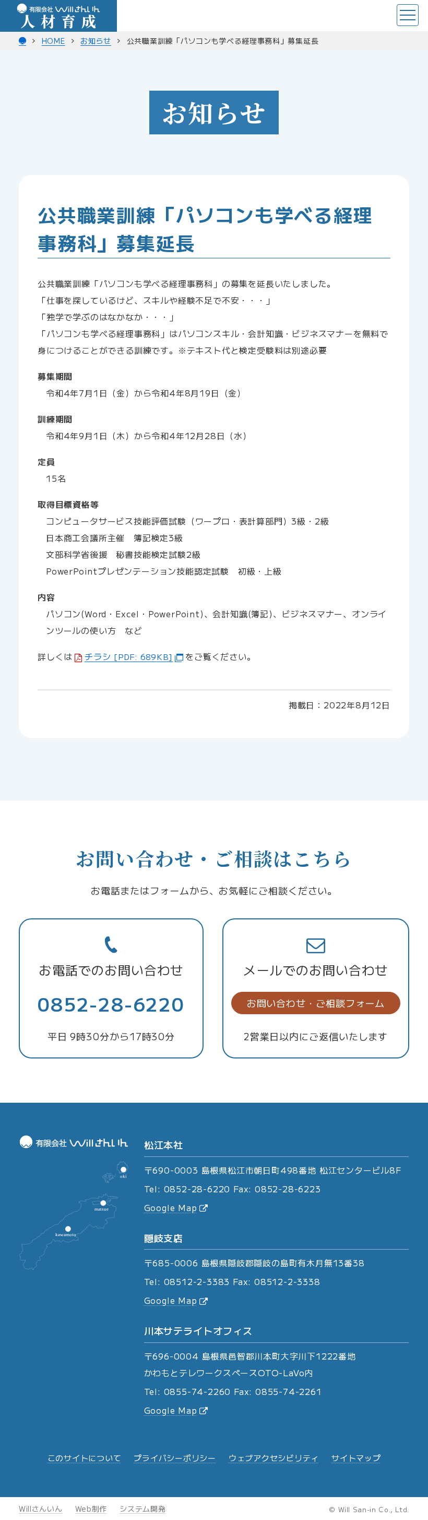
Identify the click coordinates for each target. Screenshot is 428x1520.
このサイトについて (84, 1457)
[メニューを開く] (407, 15)
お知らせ (95, 40)
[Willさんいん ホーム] (22, 40)
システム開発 (142, 1508)
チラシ (129, 656)
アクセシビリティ (274, 1457)
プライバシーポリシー (175, 1457)
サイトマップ (356, 1457)
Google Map (170, 1207)
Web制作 (91, 1508)
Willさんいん (41, 1508)
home (53, 40)
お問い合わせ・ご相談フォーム (316, 1003)
